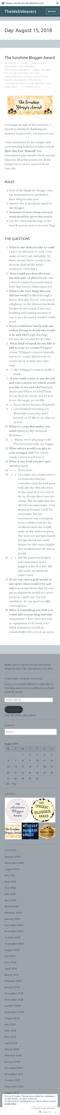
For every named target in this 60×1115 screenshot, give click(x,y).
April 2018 (11, 1043)
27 (8, 778)
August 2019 (12, 950)
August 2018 (12, 1018)
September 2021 (14, 863)
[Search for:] (31, 731)
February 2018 (13, 1055)
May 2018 (10, 1036)
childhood (13, 76)
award (46, 70)
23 (30, 772)
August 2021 (12, 869)
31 (37, 778)
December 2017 (14, 1068)
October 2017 (12, 1080)
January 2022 (12, 856)
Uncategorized (17, 70)
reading (21, 80)
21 (15, 772)
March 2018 (12, 1049)
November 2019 (14, 931)
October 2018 (13, 1005)
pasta (9, 80)
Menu (52, 11)
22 (22, 772)
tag (48, 83)
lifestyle (40, 76)
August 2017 (12, 1092)
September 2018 (14, 1012)
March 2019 (12, 974)
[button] (17, 810)
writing (11, 87)
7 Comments (30, 87)
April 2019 (11, 968)
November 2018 (14, 999)
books (35, 73)
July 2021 (10, 875)
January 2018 (12, 1061)
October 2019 (13, 937)
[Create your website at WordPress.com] (30, 3)
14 (15, 766)
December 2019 (14, 925)
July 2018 (10, 1024)
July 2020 (10, 894)
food (27, 76)
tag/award (26, 66)
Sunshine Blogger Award (25, 83)
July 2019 (10, 956)
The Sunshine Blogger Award (30, 57)
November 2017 (14, 1074)
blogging (21, 73)
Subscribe (14, 709)
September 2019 (14, 943)
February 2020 (13, 912)
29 (22, 778)
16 (30, 766)
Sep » (15, 783)
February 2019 (13, 981)
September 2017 (14, 1086)
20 (8, 772)
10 (37, 760)
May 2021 (10, 887)
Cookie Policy (10, 1104)
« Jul (7, 783)
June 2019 (10, 962)
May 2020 (10, 900)
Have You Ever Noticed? (20, 151)
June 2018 (10, 1030)
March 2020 (12, 906)
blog (9, 73)
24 (37, 772)
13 (8, 766)
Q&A (43, 63)
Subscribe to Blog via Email (24, 679)
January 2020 (13, 919)
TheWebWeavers (20, 11)
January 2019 (12, 987)
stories (11, 66)
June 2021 (10, 881)
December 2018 (14, 993)
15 (22, 766)
